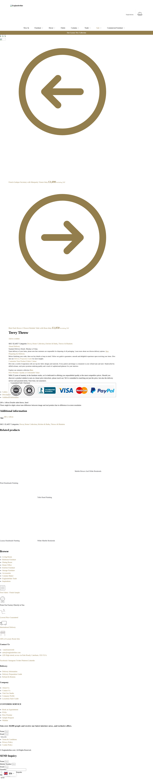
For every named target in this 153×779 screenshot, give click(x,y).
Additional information (10, 397)
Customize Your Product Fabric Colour (22, 361)
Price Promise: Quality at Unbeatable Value (24, 373)
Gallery (5, 392)
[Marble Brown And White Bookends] (92, 451)
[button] (140, 13)
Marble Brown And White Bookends (88, 471)
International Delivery (8, 627)
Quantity (3, 769)
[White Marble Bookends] (54, 521)
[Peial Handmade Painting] (17, 457)
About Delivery (14, 346)
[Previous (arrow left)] (6, 47)
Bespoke (19, 772)
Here (31, 370)
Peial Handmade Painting (9, 483)
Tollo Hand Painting (44, 497)
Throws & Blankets (65, 344)
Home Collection (38, 344)
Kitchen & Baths (52, 344)
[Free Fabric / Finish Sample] (2, 590)
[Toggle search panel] (35, 13)
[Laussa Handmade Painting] (17, 521)
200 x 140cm (8, 417)
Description (6, 395)
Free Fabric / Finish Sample (10, 592)
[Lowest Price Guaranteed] (3, 615)
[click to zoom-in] (3, 40)
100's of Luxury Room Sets (10, 639)
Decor (29, 344)
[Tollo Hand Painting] (54, 464)
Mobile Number (6, 764)
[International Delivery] (3, 625)
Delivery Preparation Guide (23, 359)
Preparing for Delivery (17, 354)
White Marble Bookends (46, 541)
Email (2, 734)
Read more (17, 487)
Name (2, 731)
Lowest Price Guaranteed (9, 617)
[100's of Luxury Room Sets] (3, 636)
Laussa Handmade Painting (10, 541)
